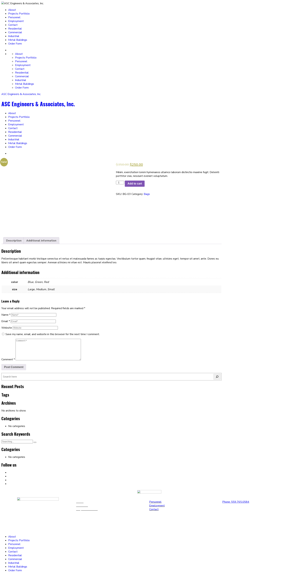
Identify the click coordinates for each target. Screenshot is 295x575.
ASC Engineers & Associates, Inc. (21, 94)
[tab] (13, 240)
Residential (15, 29)
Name (5, 315)
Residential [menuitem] (15, 555)
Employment (16, 21)
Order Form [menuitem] (15, 570)
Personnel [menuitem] (14, 544)
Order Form (15, 44)
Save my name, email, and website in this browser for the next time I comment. (52, 334)
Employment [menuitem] (16, 548)
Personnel (14, 17)
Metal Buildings (17, 40)
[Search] (217, 377)
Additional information (41, 240)
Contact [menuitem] (13, 552)
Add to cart (135, 183)
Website (6, 328)
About (12, 10)
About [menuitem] (12, 537)
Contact (13, 25)
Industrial (13, 36)
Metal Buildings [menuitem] (17, 567)
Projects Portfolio (19, 14)
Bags (147, 194)
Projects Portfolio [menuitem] (19, 540)
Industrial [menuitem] (13, 563)
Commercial (15, 32)
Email (5, 321)
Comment (8, 359)
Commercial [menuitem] (15, 559)
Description (14, 240)
